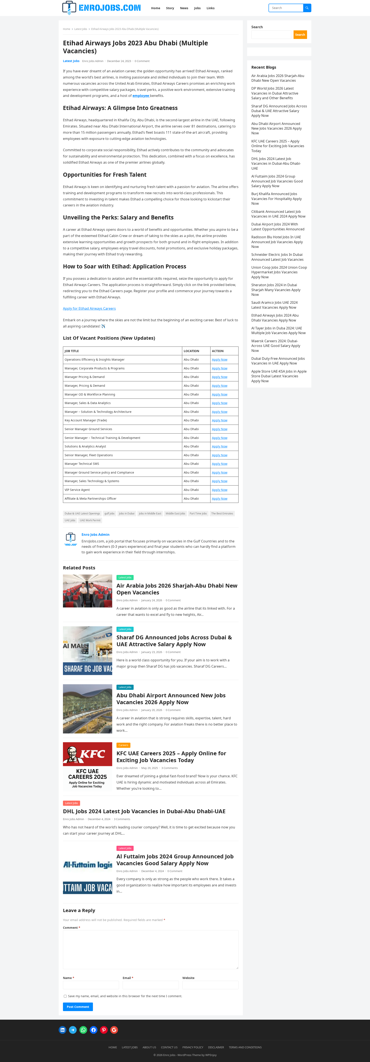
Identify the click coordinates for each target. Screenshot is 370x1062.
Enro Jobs (169, 1055)
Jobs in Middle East (150, 513)
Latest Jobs (80, 29)
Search (257, 27)
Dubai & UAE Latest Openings (82, 513)
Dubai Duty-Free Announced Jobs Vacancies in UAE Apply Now (278, 361)
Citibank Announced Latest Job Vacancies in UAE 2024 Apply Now (278, 214)
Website (188, 978)
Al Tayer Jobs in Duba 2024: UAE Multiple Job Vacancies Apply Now (278, 330)
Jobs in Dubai (126, 513)
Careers (123, 745)
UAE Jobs (70, 520)
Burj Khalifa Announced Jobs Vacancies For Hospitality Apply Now (276, 198)
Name (68, 978)
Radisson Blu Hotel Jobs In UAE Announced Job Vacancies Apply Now (277, 242)
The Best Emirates (222, 513)
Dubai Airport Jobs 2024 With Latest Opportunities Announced (277, 226)
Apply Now (219, 359)
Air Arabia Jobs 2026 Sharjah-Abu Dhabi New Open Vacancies (176, 589)
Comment (71, 928)
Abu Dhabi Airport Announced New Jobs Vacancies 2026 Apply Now (171, 699)
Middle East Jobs (175, 513)
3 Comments (169, 768)
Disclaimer (216, 1047)
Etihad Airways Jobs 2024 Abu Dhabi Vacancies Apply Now (275, 317)
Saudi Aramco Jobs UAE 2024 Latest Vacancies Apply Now (274, 305)
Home (66, 29)
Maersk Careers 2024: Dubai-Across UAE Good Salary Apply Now (275, 346)
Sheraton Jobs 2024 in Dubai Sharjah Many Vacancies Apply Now (275, 290)
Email (128, 978)
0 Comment (142, 61)
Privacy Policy (192, 1047)
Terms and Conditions (245, 1047)
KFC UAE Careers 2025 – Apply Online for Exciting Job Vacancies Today (171, 756)
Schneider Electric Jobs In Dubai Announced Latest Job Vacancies (277, 257)
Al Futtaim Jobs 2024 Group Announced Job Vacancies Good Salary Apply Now (175, 860)
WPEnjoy (211, 1055)
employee (141, 95)
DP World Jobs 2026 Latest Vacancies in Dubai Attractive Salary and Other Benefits (274, 93)
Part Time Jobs (198, 513)
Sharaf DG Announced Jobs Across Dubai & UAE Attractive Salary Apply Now (174, 641)
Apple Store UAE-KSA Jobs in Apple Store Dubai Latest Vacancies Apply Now (279, 376)
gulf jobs (109, 513)
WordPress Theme (189, 1055)
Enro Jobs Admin (92, 61)
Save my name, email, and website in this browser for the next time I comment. (125, 996)
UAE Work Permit (90, 520)
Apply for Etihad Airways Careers (89, 308)
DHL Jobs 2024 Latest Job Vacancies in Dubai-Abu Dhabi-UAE (144, 811)
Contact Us (169, 1047)
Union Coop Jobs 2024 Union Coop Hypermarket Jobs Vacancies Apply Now (279, 272)
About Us (149, 1047)
